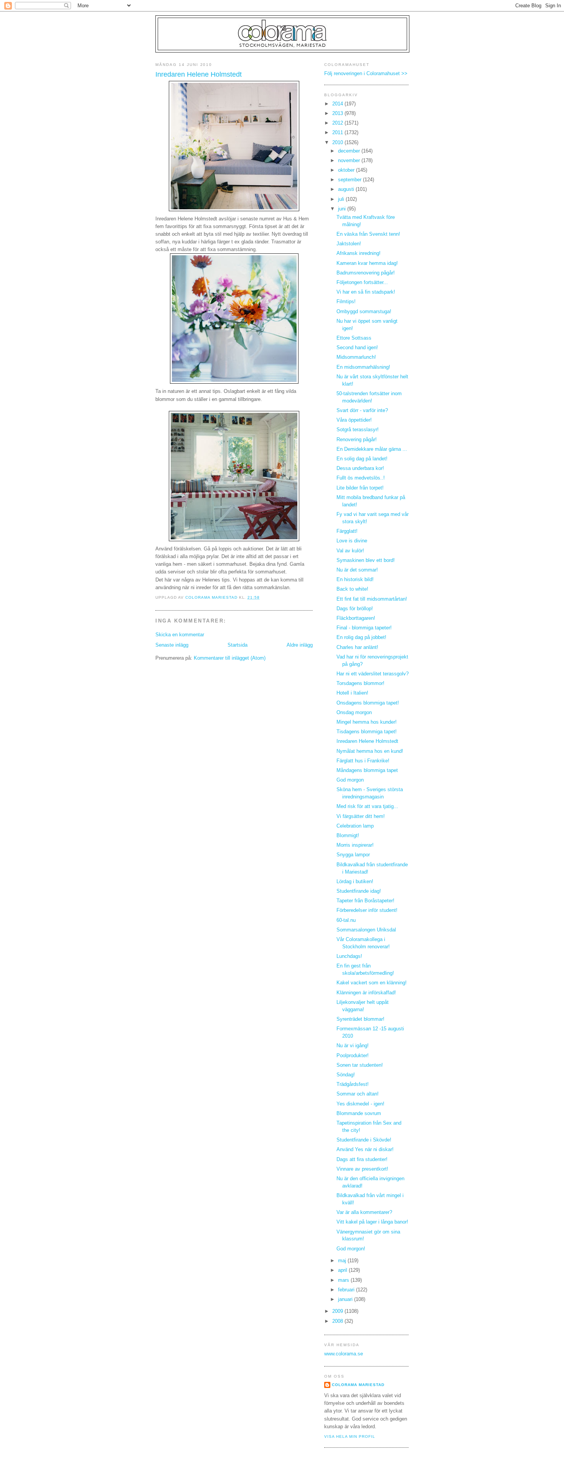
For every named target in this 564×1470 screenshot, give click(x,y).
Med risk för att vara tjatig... (367, 806)
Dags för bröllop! (354, 608)
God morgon (350, 780)
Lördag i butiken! (354, 881)
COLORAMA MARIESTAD (358, 1385)
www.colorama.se (343, 1354)
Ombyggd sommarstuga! (363, 311)
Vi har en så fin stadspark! (365, 292)
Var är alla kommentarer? (364, 1212)
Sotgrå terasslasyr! (357, 429)
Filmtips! (346, 301)
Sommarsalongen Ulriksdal (366, 930)
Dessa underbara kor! (360, 468)
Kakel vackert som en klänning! (371, 982)
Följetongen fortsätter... (362, 282)
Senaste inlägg (171, 645)
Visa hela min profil (349, 1436)
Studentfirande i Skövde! (363, 1140)
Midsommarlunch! (356, 357)
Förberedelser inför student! (366, 910)
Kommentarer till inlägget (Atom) (230, 658)
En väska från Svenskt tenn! (368, 234)
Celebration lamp (355, 826)
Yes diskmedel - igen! (360, 1104)
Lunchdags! (349, 956)
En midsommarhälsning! (363, 367)
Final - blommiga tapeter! (364, 628)
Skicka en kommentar (179, 634)
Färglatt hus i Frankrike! (362, 761)
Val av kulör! (350, 551)
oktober (347, 170)
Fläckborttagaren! (355, 618)
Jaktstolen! (348, 243)
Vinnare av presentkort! (362, 1169)
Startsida (237, 645)
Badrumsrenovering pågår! (365, 273)
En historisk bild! (355, 579)
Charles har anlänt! (357, 647)
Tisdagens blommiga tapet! (366, 731)
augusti (347, 189)
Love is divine (351, 541)
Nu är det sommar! (357, 570)
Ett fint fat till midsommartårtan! (371, 599)
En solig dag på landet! (362, 459)
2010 (338, 142)
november (349, 160)
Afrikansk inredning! (358, 253)
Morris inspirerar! (355, 845)
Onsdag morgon (354, 712)
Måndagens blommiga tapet (367, 770)
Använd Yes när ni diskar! (365, 1149)
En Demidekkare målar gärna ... (371, 449)
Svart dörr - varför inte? (362, 410)
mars (344, 1280)
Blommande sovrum (358, 1113)
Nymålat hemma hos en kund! (369, 751)
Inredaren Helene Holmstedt (367, 741)
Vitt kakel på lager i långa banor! (372, 1222)
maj (343, 1260)
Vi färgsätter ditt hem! (360, 816)
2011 (338, 132)
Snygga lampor (353, 854)
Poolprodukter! (352, 1055)
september (350, 179)
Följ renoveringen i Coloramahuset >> (365, 73)
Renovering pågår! (356, 439)
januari (346, 1299)
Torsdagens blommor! (360, 683)
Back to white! (352, 589)
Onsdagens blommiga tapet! (367, 703)
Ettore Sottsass (353, 338)
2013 (338, 113)
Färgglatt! (347, 531)
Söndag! (345, 1074)
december (349, 151)
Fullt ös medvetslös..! (360, 478)
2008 (338, 1321)
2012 (338, 123)
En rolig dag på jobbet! (361, 637)
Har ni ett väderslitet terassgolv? (372, 674)
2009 (338, 1311)
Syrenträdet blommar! (360, 1019)
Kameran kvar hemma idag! (367, 263)
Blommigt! (347, 835)
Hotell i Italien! (352, 693)
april (343, 1270)
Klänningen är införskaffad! (366, 992)
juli (342, 199)
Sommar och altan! (357, 1094)
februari (347, 1290)
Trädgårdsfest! (352, 1084)
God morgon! (350, 1249)
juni (342, 209)
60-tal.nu (346, 920)
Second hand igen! (357, 347)
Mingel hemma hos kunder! (366, 722)
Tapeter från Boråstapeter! (365, 900)
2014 (338, 104)
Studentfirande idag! (358, 891)
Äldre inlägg (300, 645)
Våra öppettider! (354, 420)
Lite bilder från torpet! (360, 488)
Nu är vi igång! (352, 1045)
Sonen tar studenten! (359, 1065)
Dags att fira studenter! (362, 1159)
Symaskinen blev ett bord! (365, 560)
